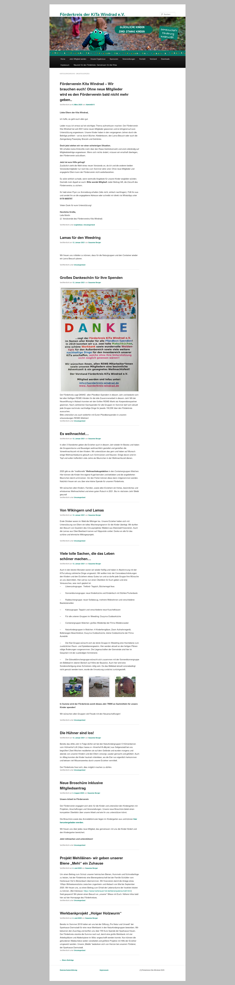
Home (63, 59)
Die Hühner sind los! (77, 732)
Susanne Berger (94, 242)
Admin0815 (90, 104)
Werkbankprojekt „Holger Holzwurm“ (91, 913)
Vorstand (153, 59)
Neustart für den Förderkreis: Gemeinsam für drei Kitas (95, 65)
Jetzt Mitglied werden (77, 59)
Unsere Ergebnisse (97, 59)
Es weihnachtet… (74, 433)
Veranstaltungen (128, 59)
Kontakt (142, 59)
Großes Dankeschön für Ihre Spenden (91, 277)
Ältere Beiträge (67, 960)
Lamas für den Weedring (80, 237)
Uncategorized (89, 224)
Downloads (165, 59)
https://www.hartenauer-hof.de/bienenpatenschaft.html (107, 890)
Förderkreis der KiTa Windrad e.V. (92, 14)
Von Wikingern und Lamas (82, 510)
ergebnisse (78, 224)
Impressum (65, 65)
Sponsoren (114, 59)
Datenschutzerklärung (68, 970)
